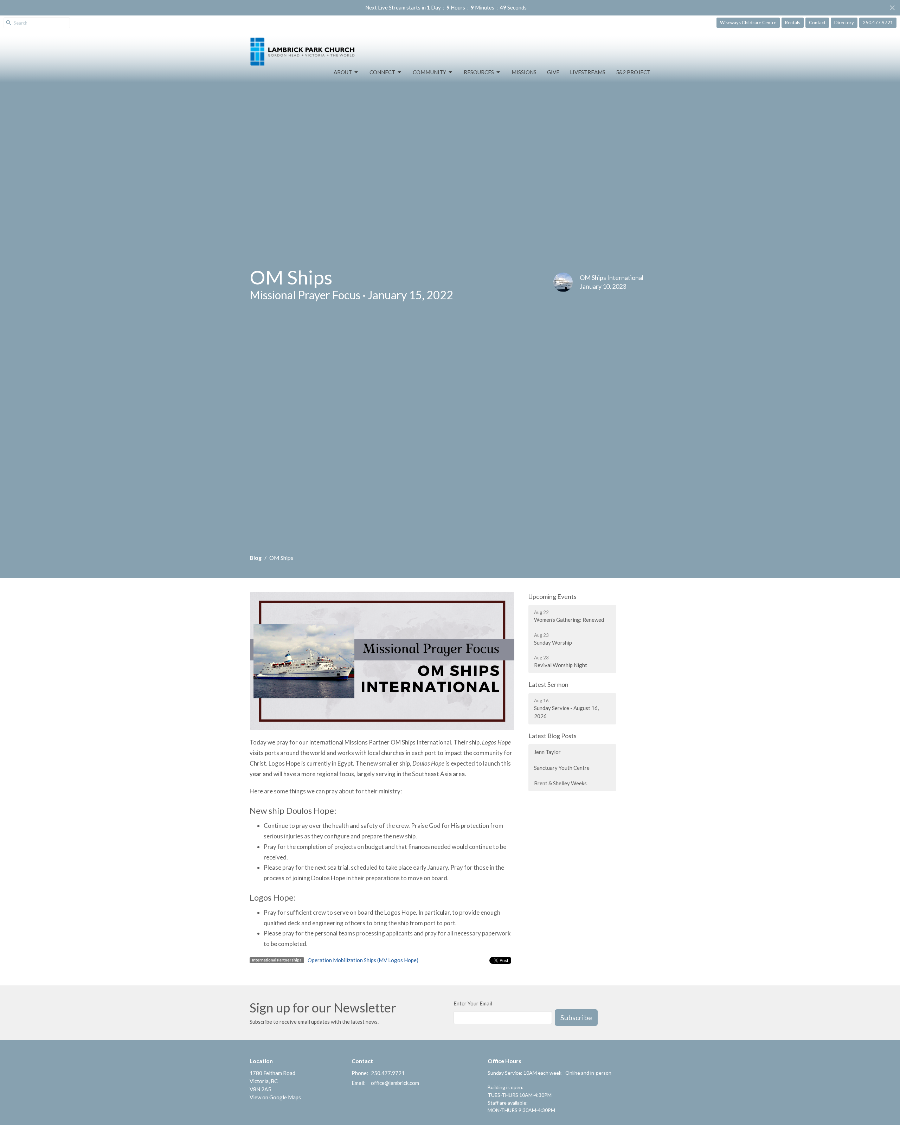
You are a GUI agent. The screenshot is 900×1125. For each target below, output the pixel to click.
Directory (844, 22)
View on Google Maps (275, 1097)
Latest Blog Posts (552, 736)
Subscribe (576, 1017)
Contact (817, 22)
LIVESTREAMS (587, 72)
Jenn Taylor (547, 752)
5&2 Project (633, 72)
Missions (524, 72)
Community (429, 72)
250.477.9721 (878, 22)
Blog (256, 557)
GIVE (553, 72)
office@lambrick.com (395, 1083)
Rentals (792, 22)
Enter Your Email (473, 1003)
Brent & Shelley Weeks (560, 783)
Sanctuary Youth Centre (562, 768)
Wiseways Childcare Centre (748, 22)
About (343, 72)
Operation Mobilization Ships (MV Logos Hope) (363, 960)
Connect (382, 72)
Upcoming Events (552, 596)
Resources (479, 72)
